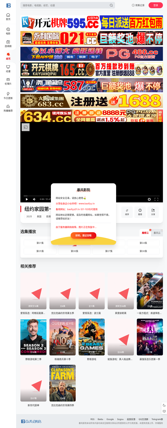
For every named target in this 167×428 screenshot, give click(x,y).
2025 (29, 216)
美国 (39, 216)
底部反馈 (131, 419)
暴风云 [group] (158, 231)
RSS (92, 419)
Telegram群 (157, 419)
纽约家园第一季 (41, 209)
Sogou (120, 419)
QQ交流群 (143, 419)
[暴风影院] (8, 5)
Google (110, 419)
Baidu (100, 419)
